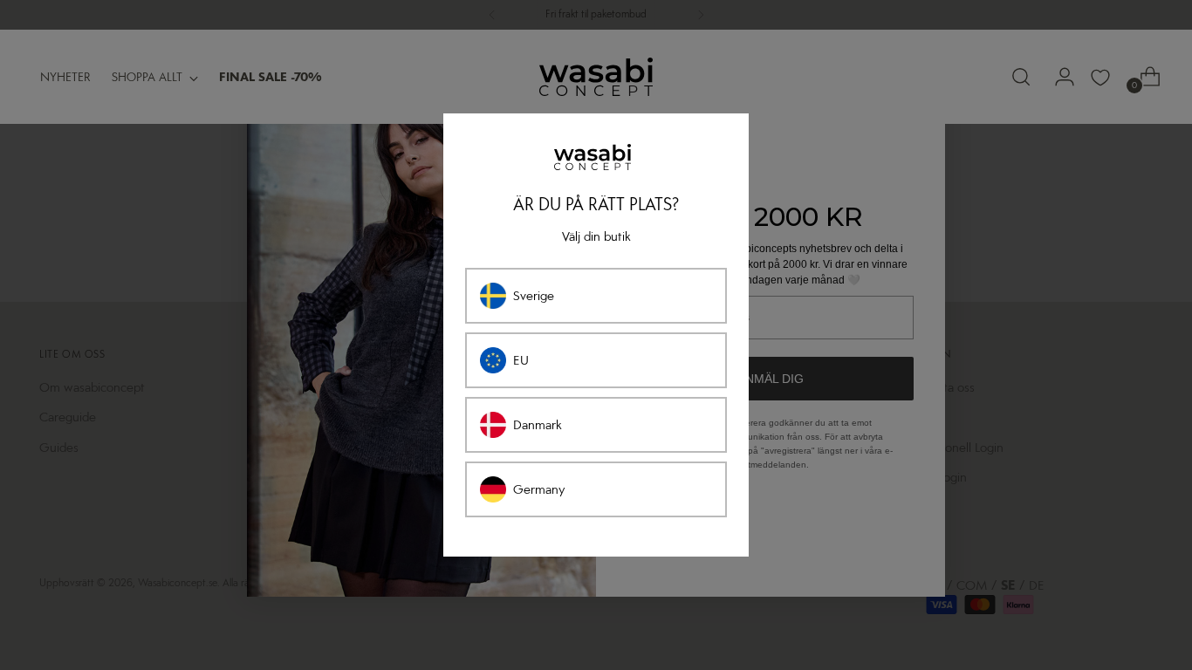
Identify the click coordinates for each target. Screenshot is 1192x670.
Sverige (533, 296)
